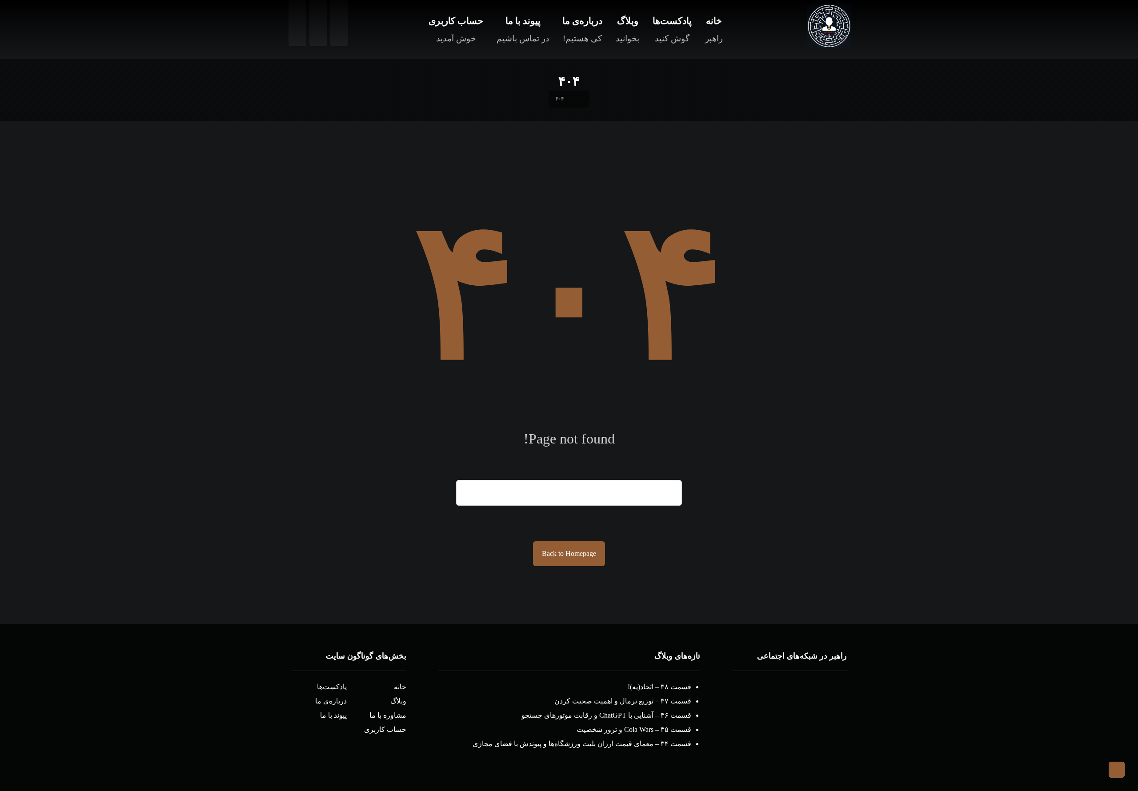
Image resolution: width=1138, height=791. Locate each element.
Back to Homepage (569, 553)
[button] (824, 697)
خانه (400, 687)
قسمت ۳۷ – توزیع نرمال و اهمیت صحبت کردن (622, 701)
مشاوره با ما (387, 715)
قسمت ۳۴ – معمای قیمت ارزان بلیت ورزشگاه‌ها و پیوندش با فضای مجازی (582, 743)
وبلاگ (398, 701)
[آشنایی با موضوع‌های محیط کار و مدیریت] (829, 26)
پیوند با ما (333, 715)
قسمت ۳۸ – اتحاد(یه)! (659, 687)
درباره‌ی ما (331, 701)
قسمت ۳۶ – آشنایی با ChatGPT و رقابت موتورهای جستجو (606, 715)
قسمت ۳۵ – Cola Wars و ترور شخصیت (634, 729)
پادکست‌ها (332, 687)
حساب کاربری (385, 729)
